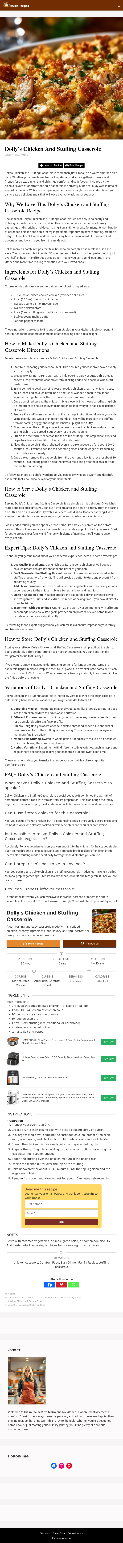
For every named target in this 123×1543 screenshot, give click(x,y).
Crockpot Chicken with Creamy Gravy (25, 1301)
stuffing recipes (74, 1297)
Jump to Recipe (52, 165)
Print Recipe (76, 165)
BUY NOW (109, 1042)
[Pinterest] (61, 1284)
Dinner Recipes (43, 1297)
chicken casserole (16, 1297)
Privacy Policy (59, 1533)
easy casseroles (58, 1297)
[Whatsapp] (73, 1284)
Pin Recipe (91, 943)
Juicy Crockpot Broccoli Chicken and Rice (26, 1305)
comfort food (30, 1297)
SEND (61, 1222)
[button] (115, 5)
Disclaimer (45, 1533)
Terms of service (75, 1533)
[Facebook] (49, 1284)
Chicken (11, 1294)
